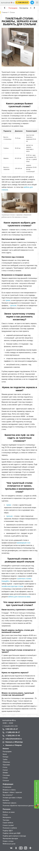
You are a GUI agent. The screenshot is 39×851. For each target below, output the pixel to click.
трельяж (13, 305)
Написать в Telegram (13, 745)
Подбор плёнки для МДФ (11, 833)
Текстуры (6, 820)
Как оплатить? (8, 795)
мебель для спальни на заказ (19, 597)
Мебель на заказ (9, 812)
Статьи (5, 815)
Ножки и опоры (8, 841)
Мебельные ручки (9, 844)
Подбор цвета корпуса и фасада (14, 836)
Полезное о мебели (10, 828)
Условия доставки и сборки (12, 797)
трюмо (8, 300)
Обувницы (6, 762)
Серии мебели (8, 822)
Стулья (5, 770)
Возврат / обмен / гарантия (12, 792)
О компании (7, 787)
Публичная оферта (9, 803)
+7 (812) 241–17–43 (13, 735)
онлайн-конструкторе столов (12, 586)
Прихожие (6, 765)
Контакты (6, 800)
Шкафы (5, 772)
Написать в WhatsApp (14, 742)
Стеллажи (6, 775)
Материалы (7, 817)
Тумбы (5, 759)
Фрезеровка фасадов (10, 838)
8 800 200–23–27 (12, 729)
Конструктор (24, 8)
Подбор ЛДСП (8, 830)
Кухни (5, 754)
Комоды (5, 757)
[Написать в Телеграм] (32, 2)
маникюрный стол (23, 543)
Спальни (6, 780)
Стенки (5, 778)
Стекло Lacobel (8, 825)
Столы (5, 767)
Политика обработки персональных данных (18, 805)
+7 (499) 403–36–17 (13, 732)
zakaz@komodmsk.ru (13, 739)
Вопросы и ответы (9, 790)
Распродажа (13, 8)
